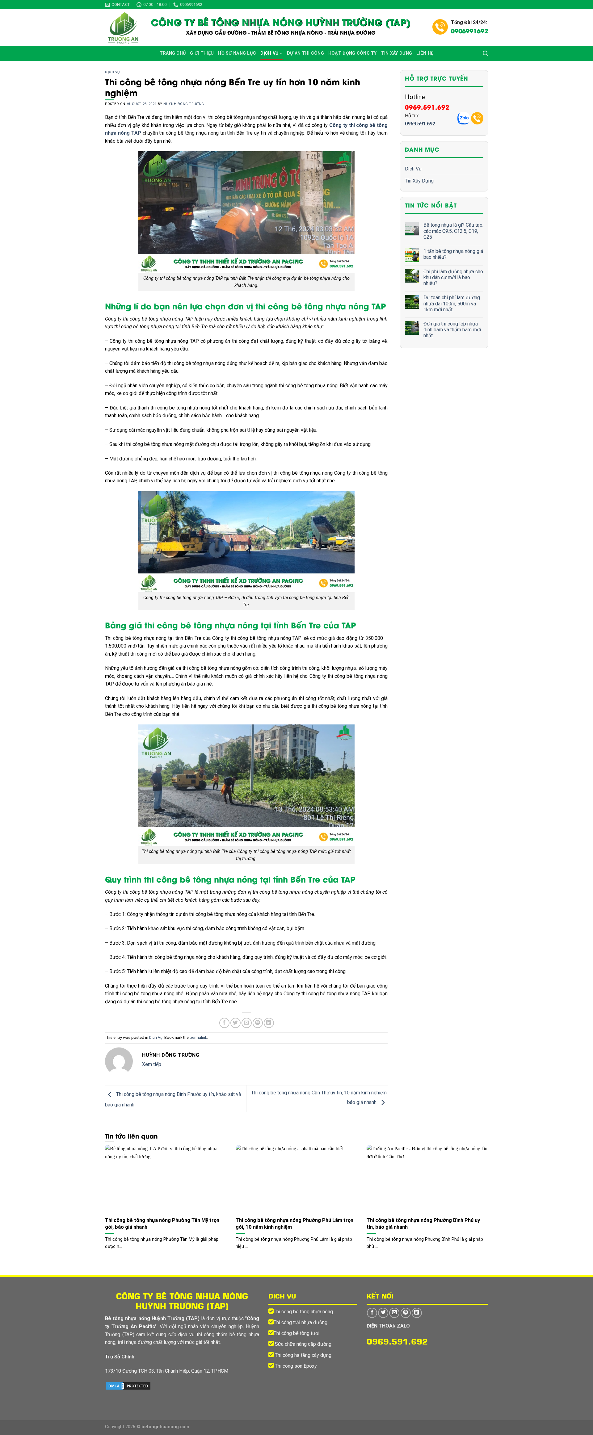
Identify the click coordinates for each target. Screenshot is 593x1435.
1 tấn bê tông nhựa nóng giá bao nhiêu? (453, 254)
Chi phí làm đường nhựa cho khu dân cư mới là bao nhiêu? (453, 277)
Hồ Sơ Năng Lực (237, 53)
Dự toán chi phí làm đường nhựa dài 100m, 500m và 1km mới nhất (451, 304)
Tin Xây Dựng (396, 53)
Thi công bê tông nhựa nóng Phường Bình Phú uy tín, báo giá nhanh (423, 1223)
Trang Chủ (173, 53)
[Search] (485, 53)
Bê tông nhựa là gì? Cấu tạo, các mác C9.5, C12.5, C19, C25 (453, 231)
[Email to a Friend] (247, 1023)
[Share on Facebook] (224, 1023)
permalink (198, 1037)
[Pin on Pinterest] (258, 1023)
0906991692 (469, 30)
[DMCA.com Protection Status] (128, 1386)
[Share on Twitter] (235, 1023)
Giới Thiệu (202, 53)
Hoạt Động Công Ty (352, 53)
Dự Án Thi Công (305, 53)
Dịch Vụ (269, 53)
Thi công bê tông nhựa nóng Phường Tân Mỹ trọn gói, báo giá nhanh (162, 1223)
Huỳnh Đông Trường (183, 104)
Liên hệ (424, 53)
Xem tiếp (151, 1064)
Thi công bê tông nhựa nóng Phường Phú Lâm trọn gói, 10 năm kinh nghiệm (294, 1223)
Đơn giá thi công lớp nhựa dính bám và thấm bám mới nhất (452, 329)
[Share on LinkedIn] (269, 1023)
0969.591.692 (427, 107)
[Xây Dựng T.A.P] (123, 27)
